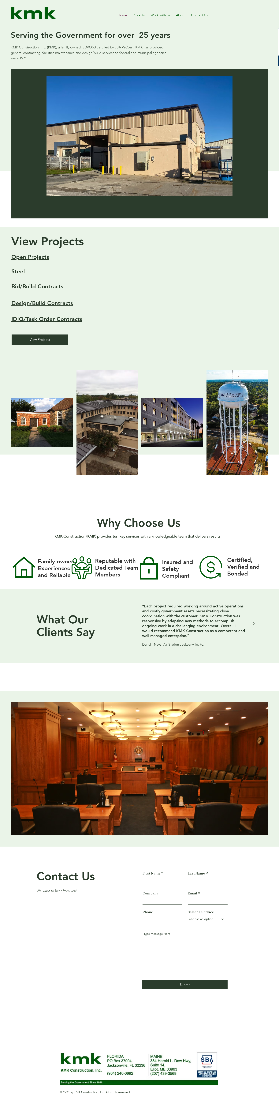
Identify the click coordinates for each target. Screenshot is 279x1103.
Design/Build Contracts (42, 303)
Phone (148, 912)
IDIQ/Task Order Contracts (46, 319)
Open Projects (30, 257)
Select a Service (201, 912)
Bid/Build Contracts (37, 286)
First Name (152, 873)
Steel (18, 271)
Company (150, 893)
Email (192, 893)
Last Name (196, 873)
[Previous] (134, 624)
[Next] (254, 624)
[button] (139, 136)
